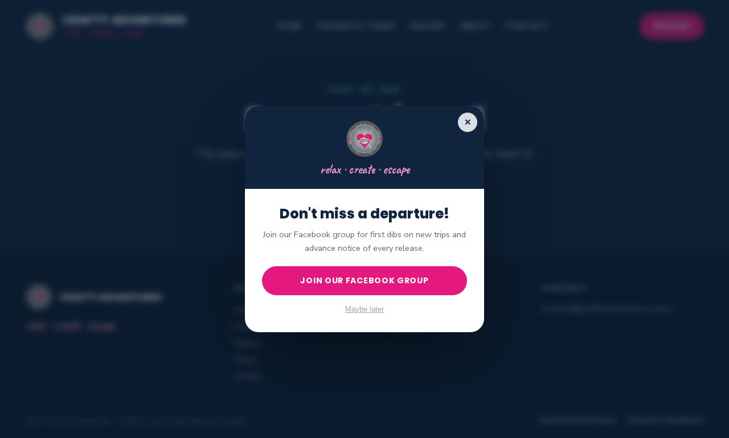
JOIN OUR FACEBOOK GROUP (364, 280)
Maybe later (364, 309)
